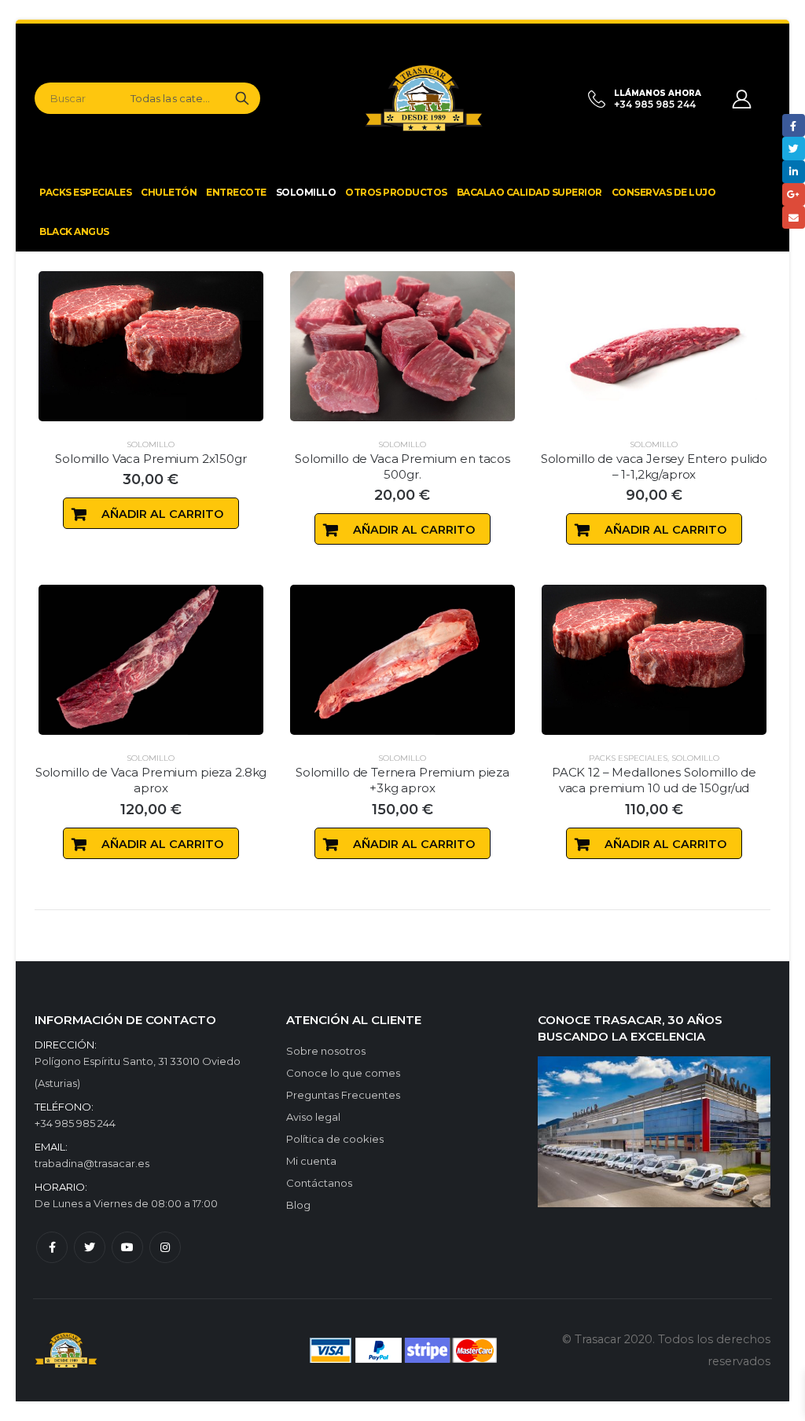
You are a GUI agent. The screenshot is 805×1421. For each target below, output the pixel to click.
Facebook (52, 1247)
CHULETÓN (169, 192)
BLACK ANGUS (74, 231)
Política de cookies (335, 1139)
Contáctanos (319, 1183)
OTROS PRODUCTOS (396, 192)
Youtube (127, 1247)
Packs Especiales (628, 758)
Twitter (89, 1247)
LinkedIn (793, 171)
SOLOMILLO (306, 192)
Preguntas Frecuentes (343, 1095)
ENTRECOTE (236, 192)
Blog (298, 1205)
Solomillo (151, 444)
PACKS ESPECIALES (85, 192)
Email (793, 217)
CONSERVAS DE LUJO (664, 192)
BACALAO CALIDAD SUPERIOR (529, 192)
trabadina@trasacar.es (92, 1163)
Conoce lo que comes (343, 1073)
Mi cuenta (311, 1161)
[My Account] (742, 98)
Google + (793, 194)
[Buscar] (242, 98)
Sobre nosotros (326, 1051)
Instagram (165, 1247)
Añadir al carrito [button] (162, 514)
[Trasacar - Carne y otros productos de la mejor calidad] (412, 98)
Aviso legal (313, 1117)
